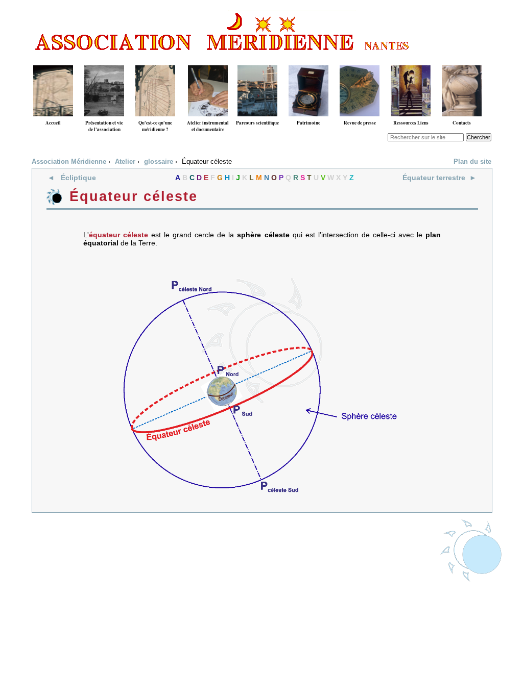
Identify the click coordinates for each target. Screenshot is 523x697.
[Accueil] (53, 61)
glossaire (158, 161)
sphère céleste (263, 235)
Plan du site (472, 161)
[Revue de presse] (359, 61)
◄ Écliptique (71, 177)
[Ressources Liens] (410, 61)
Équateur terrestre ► (439, 177)
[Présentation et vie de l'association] (104, 61)
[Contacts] (461, 61)
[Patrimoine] (308, 61)
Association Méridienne (69, 161)
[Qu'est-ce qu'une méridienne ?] (155, 61)
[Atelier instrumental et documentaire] (208, 61)
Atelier (125, 161)
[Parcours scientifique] (257, 61)
